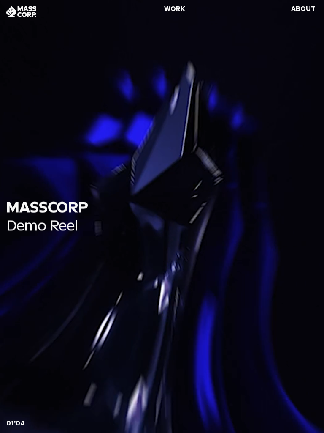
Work (174, 8)
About (303, 8)
